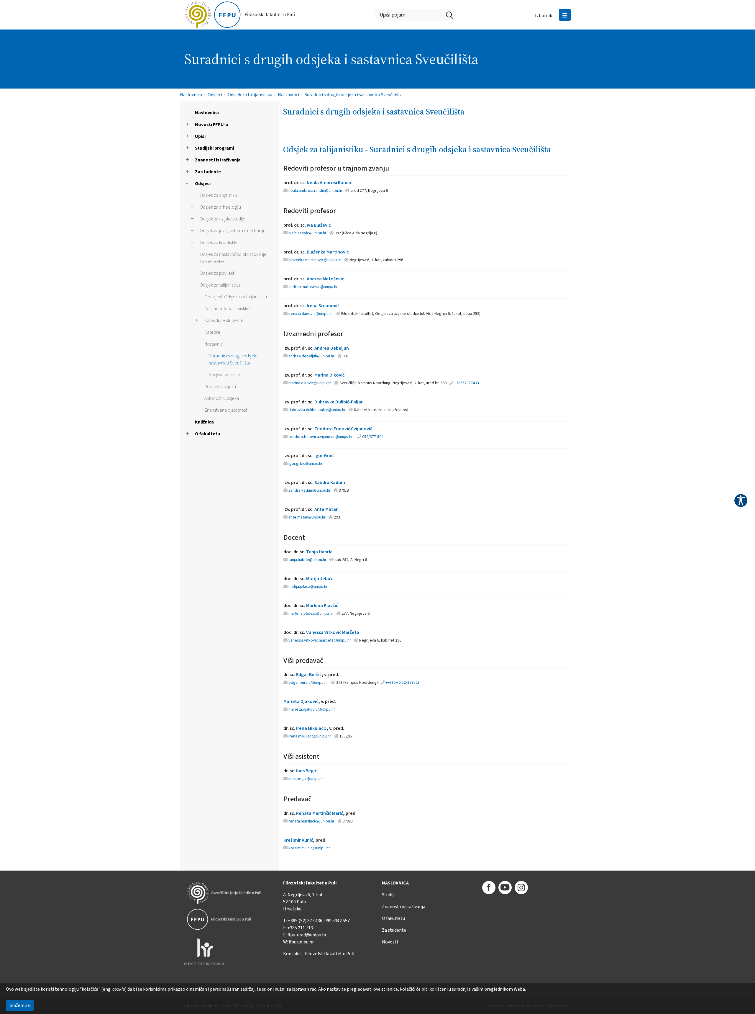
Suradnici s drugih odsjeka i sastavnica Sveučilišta (354, 94)
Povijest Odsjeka (220, 386)
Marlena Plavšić (322, 605)
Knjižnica (204, 422)
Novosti (390, 942)
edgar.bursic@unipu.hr (308, 683)
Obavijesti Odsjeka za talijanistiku (235, 297)
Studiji (388, 895)
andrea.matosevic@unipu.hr (313, 287)
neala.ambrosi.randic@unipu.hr (315, 191)
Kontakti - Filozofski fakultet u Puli (318, 954)
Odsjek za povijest (217, 273)
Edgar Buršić (308, 674)
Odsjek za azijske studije (222, 219)
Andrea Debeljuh (331, 348)
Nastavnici (288, 94)
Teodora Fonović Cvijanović (343, 429)
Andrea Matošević (325, 279)
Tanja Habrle (319, 552)
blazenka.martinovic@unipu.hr (314, 260)
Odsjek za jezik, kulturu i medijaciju (232, 231)
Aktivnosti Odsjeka (221, 398)
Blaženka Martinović (328, 252)
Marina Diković (329, 375)
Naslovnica (191, 94)
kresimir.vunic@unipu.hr (309, 848)
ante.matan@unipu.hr (307, 517)
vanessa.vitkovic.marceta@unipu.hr (319, 640)
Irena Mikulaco (311, 728)
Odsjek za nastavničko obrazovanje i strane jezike (234, 258)
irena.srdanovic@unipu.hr (310, 314)
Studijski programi (214, 148)
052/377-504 (372, 437)
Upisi (200, 136)
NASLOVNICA (395, 883)
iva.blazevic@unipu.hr (307, 233)
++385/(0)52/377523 (402, 683)
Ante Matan (326, 509)
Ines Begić (306, 771)
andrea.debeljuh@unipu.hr (311, 356)
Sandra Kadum (329, 482)
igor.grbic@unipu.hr (305, 464)
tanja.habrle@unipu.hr (307, 560)
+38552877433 (466, 383)
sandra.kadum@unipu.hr (309, 490)
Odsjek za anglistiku (218, 195)
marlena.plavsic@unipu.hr (310, 613)
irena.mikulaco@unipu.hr (309, 736)
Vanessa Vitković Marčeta (332, 632)
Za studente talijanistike (227, 308)
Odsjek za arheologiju (220, 207)
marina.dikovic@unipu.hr (309, 383)
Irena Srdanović (323, 305)
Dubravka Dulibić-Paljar (338, 402)
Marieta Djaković (300, 701)
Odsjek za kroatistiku (219, 242)
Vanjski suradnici (224, 375)
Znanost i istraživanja (218, 160)
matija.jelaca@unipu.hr (308, 587)
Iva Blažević (319, 225)
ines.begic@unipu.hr (306, 779)
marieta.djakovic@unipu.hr (311, 709)
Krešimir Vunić (298, 840)
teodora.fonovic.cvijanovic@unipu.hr (320, 437)
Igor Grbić (324, 455)
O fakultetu (207, 434)
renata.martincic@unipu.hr (311, 821)
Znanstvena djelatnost (225, 410)
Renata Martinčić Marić (319, 813)
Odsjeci (215, 94)
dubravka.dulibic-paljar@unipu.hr (317, 410)
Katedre (212, 332)
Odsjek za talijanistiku (250, 94)
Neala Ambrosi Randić (329, 182)
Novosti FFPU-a (211, 124)
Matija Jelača (320, 578)
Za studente (208, 172)
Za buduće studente (223, 320)
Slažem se (20, 1005)
